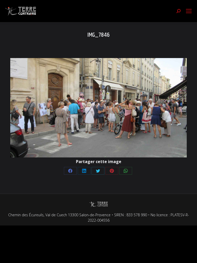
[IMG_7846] (98, 107)
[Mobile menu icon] (189, 11)
